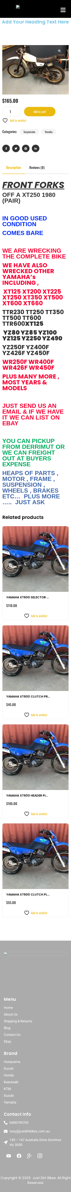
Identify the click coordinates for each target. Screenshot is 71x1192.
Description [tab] (13, 167)
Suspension (29, 132)
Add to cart (40, 111)
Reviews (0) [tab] (36, 167)
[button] (63, 10)
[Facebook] (19, 1155)
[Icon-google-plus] (29, 1155)
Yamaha (48, 132)
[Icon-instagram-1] (39, 1155)
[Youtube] (8, 1155)
